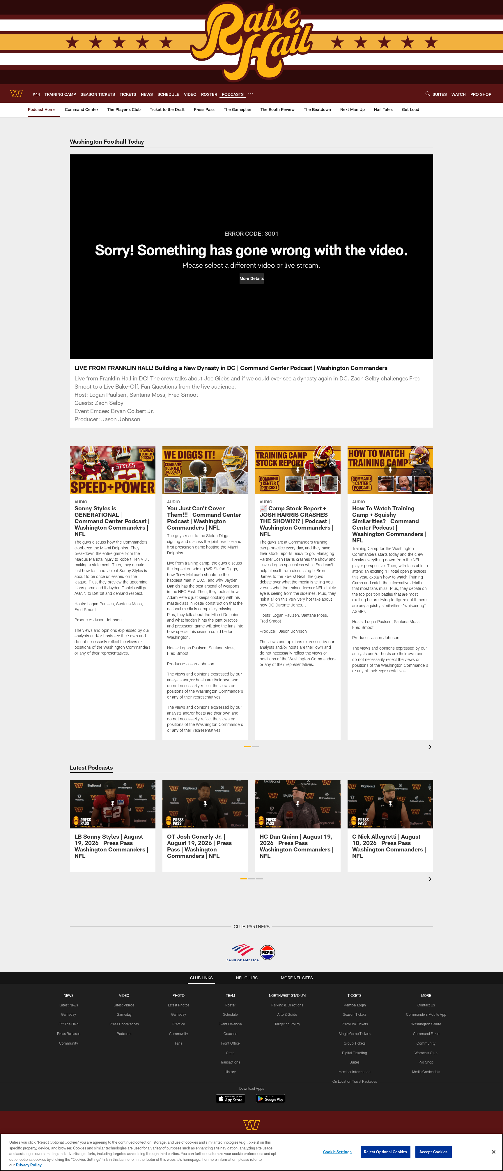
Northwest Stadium (287, 995)
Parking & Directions (287, 1005)
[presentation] (430, 748)
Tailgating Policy (287, 1024)
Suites (354, 1062)
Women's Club (426, 1053)
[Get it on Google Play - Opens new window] (270, 1101)
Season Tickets (354, 1014)
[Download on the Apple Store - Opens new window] (230, 1099)
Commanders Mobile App (426, 1014)
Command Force (426, 1033)
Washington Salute (426, 1024)
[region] (251, 1152)
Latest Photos (178, 1005)
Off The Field (69, 1024)
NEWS (69, 995)
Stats (230, 1053)
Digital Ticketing (354, 1053)
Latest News (68, 1005)
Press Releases (68, 1033)
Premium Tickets (354, 1024)
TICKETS (355, 995)
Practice (178, 1024)
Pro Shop (426, 1062)
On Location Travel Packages (354, 1081)
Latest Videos (124, 1005)
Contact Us (426, 1005)
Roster (230, 1005)
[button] (252, 278)
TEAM (230, 995)
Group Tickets (355, 1043)
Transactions (230, 1062)
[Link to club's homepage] (16, 93)
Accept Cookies (433, 1151)
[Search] (428, 94)
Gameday (68, 1014)
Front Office (230, 1043)
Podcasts (124, 1033)
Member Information (355, 1072)
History (230, 1072)
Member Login (354, 1005)
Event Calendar (230, 1024)
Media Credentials (426, 1072)
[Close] (493, 1152)
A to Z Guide (287, 1014)
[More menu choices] (250, 93)
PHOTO (179, 995)
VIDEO (124, 995)
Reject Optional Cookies (385, 1151)
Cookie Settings (337, 1151)
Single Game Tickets (355, 1033)
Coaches (230, 1033)
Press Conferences (124, 1024)
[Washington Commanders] (251, 1126)
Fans (178, 1043)
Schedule (230, 1014)
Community (68, 1043)
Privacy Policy (29, 1165)
